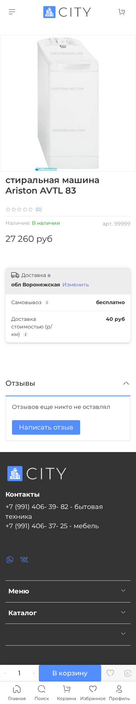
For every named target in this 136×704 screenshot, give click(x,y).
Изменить (75, 284)
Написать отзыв (46, 427)
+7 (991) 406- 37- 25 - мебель (52, 526)
